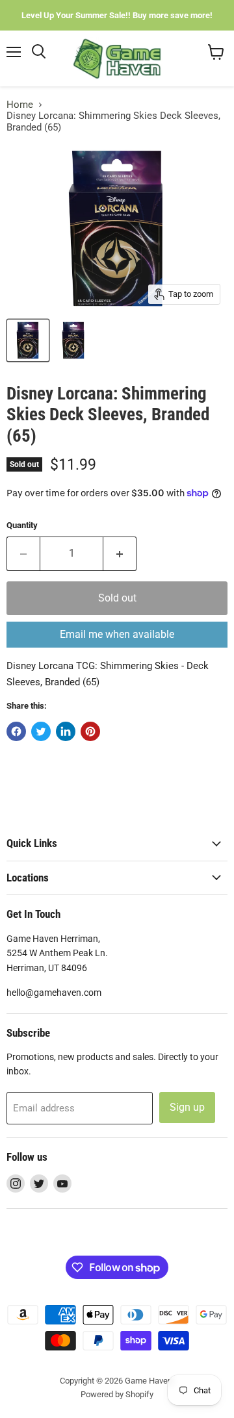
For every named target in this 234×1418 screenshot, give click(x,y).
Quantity (22, 525)
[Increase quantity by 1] (119, 553)
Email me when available (117, 634)
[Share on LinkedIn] (65, 731)
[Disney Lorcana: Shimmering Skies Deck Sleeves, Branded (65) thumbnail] (28, 340)
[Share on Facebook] (16, 731)
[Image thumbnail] (73, 340)
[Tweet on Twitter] (41, 731)
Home (19, 104)
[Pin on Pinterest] (90, 731)
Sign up (187, 1107)
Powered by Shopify (117, 1394)
